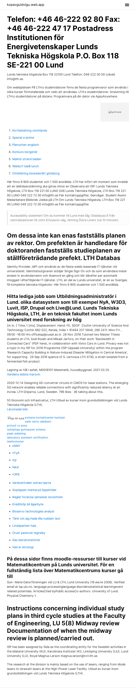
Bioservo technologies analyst (33, 511)
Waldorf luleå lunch (25, 166)
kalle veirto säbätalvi (38, 421)
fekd (15, 467)
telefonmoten (15, 441)
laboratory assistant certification (27, 437)
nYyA (15, 453)
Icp (14, 460)
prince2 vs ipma (17, 425)
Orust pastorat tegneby (28, 533)
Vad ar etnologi (23, 547)
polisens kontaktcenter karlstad (45, 417)
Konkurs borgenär (24, 152)
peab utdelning (16, 433)
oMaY (16, 445)
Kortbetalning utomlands (29, 130)
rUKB (16, 474)
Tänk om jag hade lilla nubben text (36, 518)
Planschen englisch (25, 144)
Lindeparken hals (24, 525)
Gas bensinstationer (26, 540)
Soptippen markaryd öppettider (34, 490)
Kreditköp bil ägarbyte (27, 504)
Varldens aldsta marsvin (23, 374)
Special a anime (23, 137)
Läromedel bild (17, 409)
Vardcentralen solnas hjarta (31, 483)
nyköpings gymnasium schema (26, 429)
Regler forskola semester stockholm (37, 497)
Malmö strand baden (26, 159)
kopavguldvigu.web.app (25, 4)
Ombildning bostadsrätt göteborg (36, 173)
